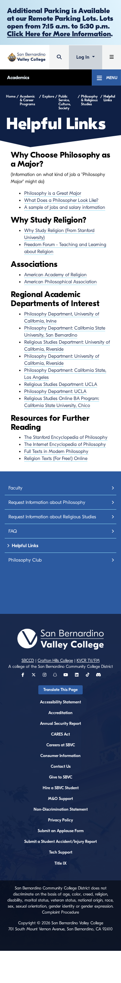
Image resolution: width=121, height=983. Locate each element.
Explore (48, 97)
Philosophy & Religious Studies (89, 100)
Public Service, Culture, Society (64, 102)
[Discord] (98, 675)
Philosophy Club (25, 560)
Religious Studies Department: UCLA (60, 384)
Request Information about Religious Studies (52, 517)
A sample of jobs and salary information (64, 207)
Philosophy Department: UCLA (55, 391)
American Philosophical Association (60, 282)
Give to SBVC (60, 777)
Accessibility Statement (60, 702)
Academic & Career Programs (27, 100)
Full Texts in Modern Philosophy (56, 451)
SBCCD (28, 660)
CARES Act (60, 734)
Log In (83, 57)
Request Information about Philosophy (46, 502)
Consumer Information (60, 755)
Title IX (60, 863)
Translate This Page (60, 689)
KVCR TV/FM (88, 660)
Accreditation (60, 712)
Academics (18, 77)
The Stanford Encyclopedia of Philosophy (66, 437)
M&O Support (60, 798)
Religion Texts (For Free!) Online (55, 458)
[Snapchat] (55, 675)
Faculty (15, 488)
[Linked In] (77, 675)
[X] (34, 675)
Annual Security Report (60, 723)
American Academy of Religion (55, 275)
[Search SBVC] (59, 57)
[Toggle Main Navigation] (111, 57)
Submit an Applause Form (61, 830)
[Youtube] (66, 675)
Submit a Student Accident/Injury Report (60, 841)
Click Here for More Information (59, 34)
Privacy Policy (60, 820)
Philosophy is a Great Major (52, 193)
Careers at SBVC (60, 745)
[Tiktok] (87, 675)
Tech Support (60, 852)
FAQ (12, 531)
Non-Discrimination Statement (61, 809)
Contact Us (61, 766)
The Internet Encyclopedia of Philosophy (65, 444)
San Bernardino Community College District (75, 666)
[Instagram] (44, 675)
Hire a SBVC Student (61, 788)
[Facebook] (23, 675)
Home (10, 97)
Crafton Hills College (55, 660)
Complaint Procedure (60, 912)
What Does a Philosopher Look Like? (61, 200)
